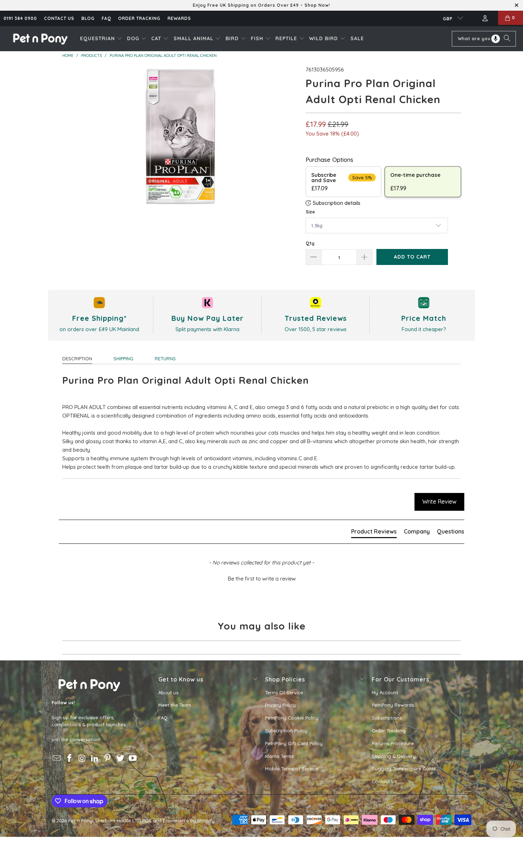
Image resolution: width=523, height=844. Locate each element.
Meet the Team (174, 705)
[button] (101, 39)
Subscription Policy (286, 730)
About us (168, 692)
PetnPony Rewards (393, 705)
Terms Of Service (284, 692)
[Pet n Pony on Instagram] (82, 758)
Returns (165, 358)
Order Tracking (139, 18)
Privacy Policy (280, 705)
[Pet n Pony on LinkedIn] (95, 758)
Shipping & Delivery (394, 756)
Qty (310, 243)
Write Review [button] (439, 501)
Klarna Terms (279, 756)
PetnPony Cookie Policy (291, 718)
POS (147, 820)
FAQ (106, 18)
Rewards (179, 18)
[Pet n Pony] (40, 38)
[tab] (374, 532)
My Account (385, 692)
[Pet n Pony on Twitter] (120, 758)
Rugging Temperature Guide (404, 768)
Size (310, 211)
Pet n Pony (80, 820)
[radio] (343, 181)
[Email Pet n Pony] (57, 758)
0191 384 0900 (20, 18)
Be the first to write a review (262, 578)
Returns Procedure (393, 743)
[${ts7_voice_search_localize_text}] (495, 39)
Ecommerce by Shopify (189, 820)
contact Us (59, 18)
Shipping (123, 358)
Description (77, 358)
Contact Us (384, 781)
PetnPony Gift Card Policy (294, 743)
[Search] (507, 39)
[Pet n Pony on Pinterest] (107, 758)
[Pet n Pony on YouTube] (133, 758)
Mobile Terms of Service (291, 768)
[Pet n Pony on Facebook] (69, 758)
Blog (88, 18)
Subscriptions (387, 718)
